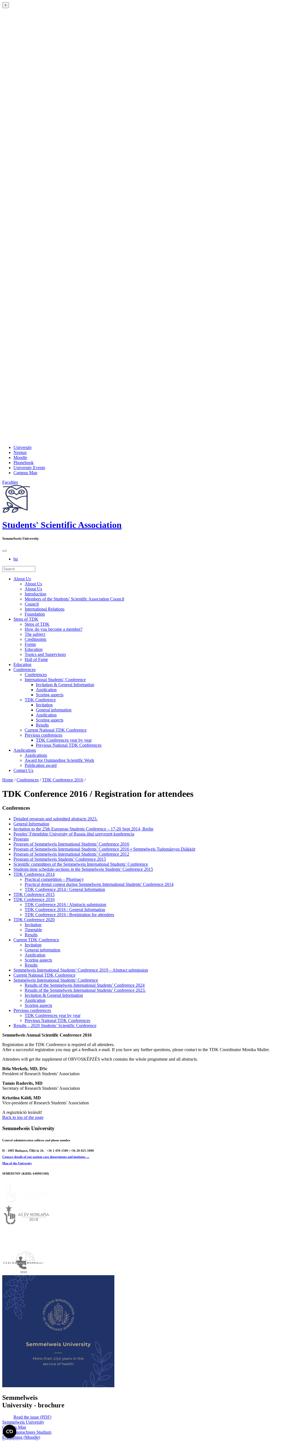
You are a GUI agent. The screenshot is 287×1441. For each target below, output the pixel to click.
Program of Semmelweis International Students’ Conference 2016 (71, 844)
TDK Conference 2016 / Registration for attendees (69, 914)
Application (46, 689)
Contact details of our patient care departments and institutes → (45, 1156)
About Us (22, 578)
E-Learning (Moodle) (21, 1437)
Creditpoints (35, 639)
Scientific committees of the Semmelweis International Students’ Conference (80, 864)
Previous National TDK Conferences (68, 745)
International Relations (44, 609)
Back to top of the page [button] (22, 1117)
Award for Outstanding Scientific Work (59, 760)
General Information (31, 823)
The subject (35, 634)
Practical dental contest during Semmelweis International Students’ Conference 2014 (99, 884)
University (22, 447)
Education (34, 649)
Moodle (20, 457)
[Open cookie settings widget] (9, 1431)
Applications (24, 750)
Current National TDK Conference (56, 730)
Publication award (41, 765)
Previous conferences (43, 735)
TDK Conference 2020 (34, 919)
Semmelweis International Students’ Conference (55, 980)
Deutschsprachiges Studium (26, 1432)
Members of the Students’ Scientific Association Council (74, 599)
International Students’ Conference (55, 679)
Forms (30, 644)
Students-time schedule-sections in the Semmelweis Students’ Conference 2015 (83, 869)
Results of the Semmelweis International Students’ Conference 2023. (85, 990)
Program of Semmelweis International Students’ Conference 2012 (71, 854)
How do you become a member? (53, 629)
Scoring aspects (49, 694)
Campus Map (25, 472)
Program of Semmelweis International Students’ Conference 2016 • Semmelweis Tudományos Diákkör (104, 849)
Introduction (35, 594)
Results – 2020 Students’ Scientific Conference (54, 1025)
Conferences (24, 669)
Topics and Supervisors (45, 654)
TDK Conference (40, 699)
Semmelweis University (23, 1422)
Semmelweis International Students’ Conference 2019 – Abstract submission (80, 970)
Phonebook (23, 462)
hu (15, 559)
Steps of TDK (25, 619)
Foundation (35, 614)
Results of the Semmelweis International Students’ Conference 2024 (85, 985)
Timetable (33, 929)
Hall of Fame (36, 659)
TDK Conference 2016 (62, 779)
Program (21, 839)
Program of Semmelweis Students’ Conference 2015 (59, 859)
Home (7, 779)
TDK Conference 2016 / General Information (65, 909)
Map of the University (17, 1163)
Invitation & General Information (65, 684)
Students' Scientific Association (62, 525)
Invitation (44, 704)
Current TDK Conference (36, 939)
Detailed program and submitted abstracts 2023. (55, 818)
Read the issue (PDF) (32, 1417)
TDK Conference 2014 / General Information (65, 889)
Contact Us (23, 770)
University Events (29, 467)
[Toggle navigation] (4, 551)
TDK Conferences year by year (64, 740)
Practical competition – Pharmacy (54, 879)
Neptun (20, 452)
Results (42, 725)
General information (53, 709)
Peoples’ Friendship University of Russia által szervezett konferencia (73, 834)
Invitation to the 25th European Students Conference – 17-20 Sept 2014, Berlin (83, 829)
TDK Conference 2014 (34, 874)
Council (32, 604)
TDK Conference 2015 (34, 894)
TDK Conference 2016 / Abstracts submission (65, 904)
